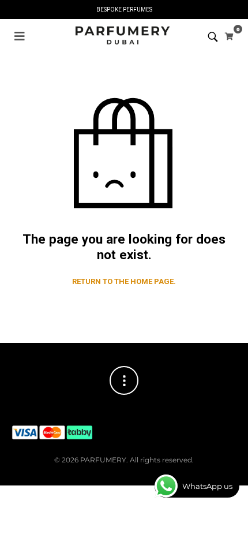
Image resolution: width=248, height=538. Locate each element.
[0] (229, 36)
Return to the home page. (124, 281)
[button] (19, 36)
